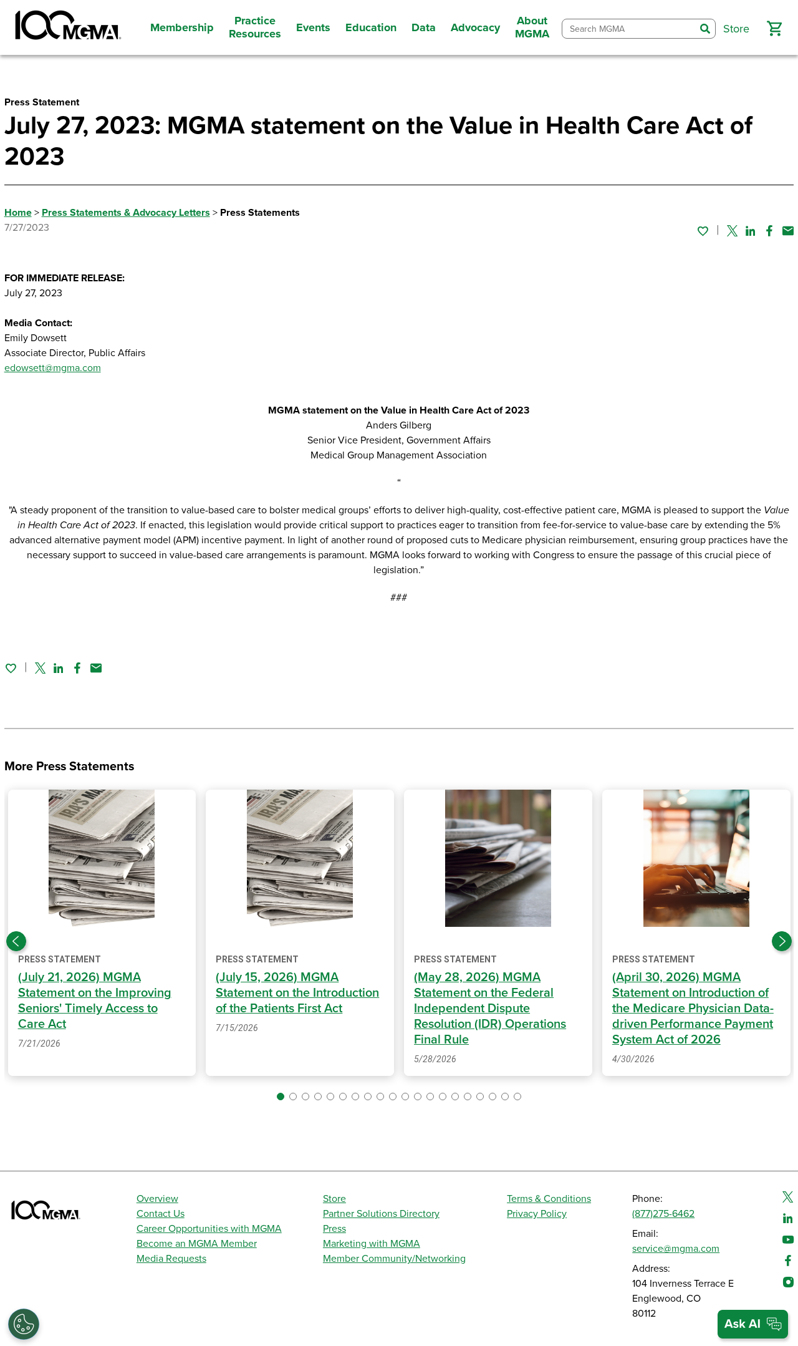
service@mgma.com (675, 1248)
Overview (157, 1199)
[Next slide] (782, 941)
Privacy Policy (537, 1214)
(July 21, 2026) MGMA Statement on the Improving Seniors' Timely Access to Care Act (94, 1001)
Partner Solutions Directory (381, 1214)
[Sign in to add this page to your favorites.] (702, 231)
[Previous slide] (16, 941)
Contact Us (161, 1214)
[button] (774, 28)
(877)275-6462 (663, 1214)
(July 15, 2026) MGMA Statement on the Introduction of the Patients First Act (297, 993)
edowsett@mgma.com (52, 368)
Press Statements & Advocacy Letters (126, 212)
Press (334, 1229)
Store (334, 1199)
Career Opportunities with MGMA (209, 1229)
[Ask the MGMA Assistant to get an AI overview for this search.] (753, 1324)
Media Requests (171, 1258)
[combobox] (628, 29)
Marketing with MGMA (371, 1243)
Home (18, 212)
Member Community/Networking (394, 1258)
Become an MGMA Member (197, 1243)
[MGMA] (66, 27)
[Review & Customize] (23, 1324)
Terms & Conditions (549, 1199)
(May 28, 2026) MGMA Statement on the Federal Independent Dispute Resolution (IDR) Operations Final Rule (490, 1008)
